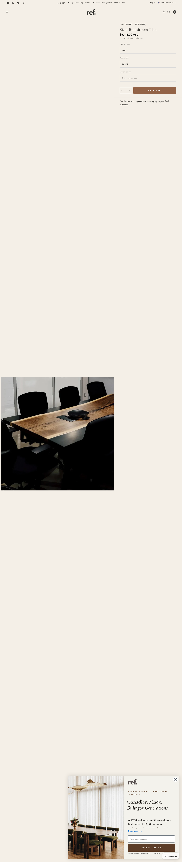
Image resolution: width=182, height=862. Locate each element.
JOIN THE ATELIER (151, 848)
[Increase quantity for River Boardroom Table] (130, 90)
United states (168, 2)
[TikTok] (23, 2)
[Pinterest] (18, 2)
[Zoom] (57, 434)
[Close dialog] (175, 779)
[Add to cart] (154, 90)
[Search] (168, 12)
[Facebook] (7, 2)
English (153, 2)
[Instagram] (13, 2)
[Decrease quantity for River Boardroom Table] (122, 90)
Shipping (123, 38)
